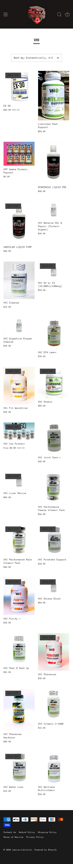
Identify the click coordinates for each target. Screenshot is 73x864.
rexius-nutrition (22, 850)
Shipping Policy (47, 832)
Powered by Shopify (46, 850)
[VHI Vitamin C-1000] (53, 704)
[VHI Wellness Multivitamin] (53, 767)
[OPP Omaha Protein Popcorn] (19, 153)
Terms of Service (13, 837)
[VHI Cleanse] (19, 280)
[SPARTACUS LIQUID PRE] (53, 162)
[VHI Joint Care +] (53, 438)
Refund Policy (27, 832)
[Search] (59, 15)
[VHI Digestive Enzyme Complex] (19, 326)
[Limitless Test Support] (53, 95)
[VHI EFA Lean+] (53, 333)
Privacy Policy (35, 837)
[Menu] (6, 14)
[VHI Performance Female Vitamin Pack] (53, 487)
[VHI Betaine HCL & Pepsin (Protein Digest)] (53, 210)
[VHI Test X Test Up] (19, 648)
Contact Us (10, 832)
